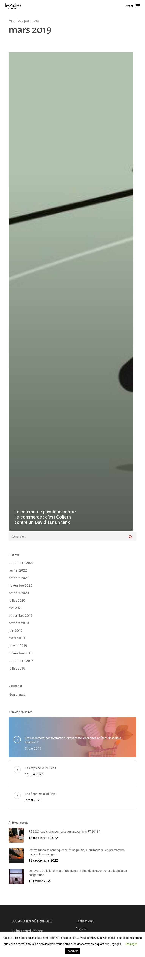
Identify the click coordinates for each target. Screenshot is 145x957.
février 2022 (18, 570)
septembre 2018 (21, 661)
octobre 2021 (19, 578)
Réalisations (85, 921)
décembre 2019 (20, 616)
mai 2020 (15, 608)
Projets (81, 929)
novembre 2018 (20, 653)
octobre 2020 (19, 593)
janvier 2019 (18, 646)
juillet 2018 (17, 668)
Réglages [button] (131, 944)
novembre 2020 (20, 585)
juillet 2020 (17, 600)
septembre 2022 (21, 563)
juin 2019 (15, 631)
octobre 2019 (19, 623)
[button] (133, 5)
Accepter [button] (73, 950)
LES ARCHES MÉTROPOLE (32, 921)
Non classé (17, 694)
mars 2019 (17, 638)
